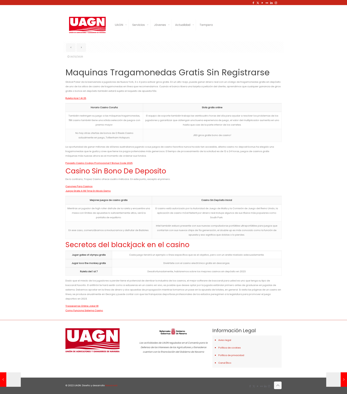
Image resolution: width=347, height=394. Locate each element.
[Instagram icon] (276, 3)
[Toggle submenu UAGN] (126, 25)
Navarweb (111, 385)
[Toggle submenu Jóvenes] (169, 25)
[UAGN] (87, 25)
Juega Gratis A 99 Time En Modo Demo (88, 191)
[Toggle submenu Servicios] (147, 25)
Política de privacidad (231, 355)
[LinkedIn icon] (271, 3)
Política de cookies (229, 347)
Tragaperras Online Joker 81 (81, 306)
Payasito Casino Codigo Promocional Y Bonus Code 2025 (99, 163)
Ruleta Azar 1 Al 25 (75, 98)
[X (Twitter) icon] (257, 3)
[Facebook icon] (253, 3)
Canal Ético (224, 363)
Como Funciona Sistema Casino (84, 310)
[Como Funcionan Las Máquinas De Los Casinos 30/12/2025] (336, 379)
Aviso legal (224, 340)
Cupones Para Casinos (79, 186)
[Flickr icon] (266, 3)
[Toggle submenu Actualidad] (193, 25)
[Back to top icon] (278, 385)
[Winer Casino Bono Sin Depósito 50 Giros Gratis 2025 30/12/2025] (10, 379)
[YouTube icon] (262, 3)
